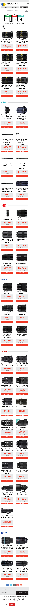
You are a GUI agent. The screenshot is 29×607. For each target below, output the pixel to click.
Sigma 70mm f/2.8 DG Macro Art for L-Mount (7, 471)
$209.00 (7, 45)
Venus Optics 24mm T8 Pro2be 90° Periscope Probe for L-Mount (22, 166)
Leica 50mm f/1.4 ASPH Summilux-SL (21, 240)
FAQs (2, 594)
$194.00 (7, 91)
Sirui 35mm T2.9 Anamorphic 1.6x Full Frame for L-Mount (7, 547)
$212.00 (22, 245)
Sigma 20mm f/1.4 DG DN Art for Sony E (7, 386)
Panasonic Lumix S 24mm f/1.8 (22, 292)
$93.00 (22, 453)
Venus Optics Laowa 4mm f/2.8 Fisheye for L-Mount (7, 116)
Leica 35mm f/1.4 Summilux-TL (22, 218)
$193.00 (7, 268)
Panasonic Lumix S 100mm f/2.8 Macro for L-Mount (7, 335)
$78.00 (7, 340)
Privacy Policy (5, 601)
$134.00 (7, 147)
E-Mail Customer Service (22, 592)
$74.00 (22, 296)
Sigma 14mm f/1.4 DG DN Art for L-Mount (7, 364)
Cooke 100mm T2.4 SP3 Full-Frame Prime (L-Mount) (22, 86)
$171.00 (7, 171)
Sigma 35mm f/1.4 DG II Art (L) (22, 428)
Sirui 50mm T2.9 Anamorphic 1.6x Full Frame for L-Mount (22, 547)
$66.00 (22, 551)
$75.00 (7, 296)
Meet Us (3, 591)
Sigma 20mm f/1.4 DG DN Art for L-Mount (22, 364)
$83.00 (22, 432)
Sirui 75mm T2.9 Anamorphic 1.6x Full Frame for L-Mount (7, 570)
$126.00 (7, 317)
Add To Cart (7, 50)
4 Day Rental (7, 47)
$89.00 (22, 476)
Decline (5, 604)
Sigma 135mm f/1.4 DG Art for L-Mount (21, 493)
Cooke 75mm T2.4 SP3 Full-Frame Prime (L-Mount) (7, 86)
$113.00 (7, 194)
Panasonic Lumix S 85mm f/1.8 (22, 313)
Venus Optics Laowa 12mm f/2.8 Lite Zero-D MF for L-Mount (22, 117)
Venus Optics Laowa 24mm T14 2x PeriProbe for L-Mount (7, 142)
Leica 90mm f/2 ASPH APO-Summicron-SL (22, 262)
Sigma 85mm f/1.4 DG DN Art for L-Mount (22, 470)
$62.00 (7, 574)
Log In (5, 7)
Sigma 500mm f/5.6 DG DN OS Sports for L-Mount (7, 517)
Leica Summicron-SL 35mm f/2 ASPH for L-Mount (7, 240)
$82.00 (22, 368)
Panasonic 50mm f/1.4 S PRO (7, 313)
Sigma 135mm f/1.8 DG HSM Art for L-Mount (7, 494)
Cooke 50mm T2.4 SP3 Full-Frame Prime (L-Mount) (22, 64)
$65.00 (22, 389)
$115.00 (22, 222)
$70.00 (7, 411)
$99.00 (7, 368)
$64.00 (7, 453)
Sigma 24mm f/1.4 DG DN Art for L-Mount (7, 407)
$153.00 (7, 522)
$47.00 (7, 122)
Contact (14, 7)
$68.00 (22, 122)
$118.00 (22, 499)
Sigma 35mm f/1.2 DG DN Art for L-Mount (22, 407)
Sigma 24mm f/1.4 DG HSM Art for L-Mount (22, 386)
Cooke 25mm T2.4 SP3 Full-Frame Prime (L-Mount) (22, 41)
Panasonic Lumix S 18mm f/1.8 (7, 292)
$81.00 (7, 222)
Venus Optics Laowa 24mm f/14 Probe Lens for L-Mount (7, 189)
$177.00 (22, 171)
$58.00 (22, 194)
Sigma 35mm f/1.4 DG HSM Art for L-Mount (7, 428)
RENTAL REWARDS (5, 1)
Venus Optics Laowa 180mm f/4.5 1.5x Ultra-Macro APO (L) (22, 189)
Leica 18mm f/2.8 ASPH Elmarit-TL (7, 218)
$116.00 (7, 245)
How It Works (4, 592)
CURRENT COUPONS (23, 1)
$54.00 (22, 340)
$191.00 (22, 45)
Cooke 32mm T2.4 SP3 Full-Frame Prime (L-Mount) (7, 64)
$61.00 (22, 317)
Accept (11, 604)
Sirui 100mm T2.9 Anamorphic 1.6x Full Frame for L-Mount (22, 570)
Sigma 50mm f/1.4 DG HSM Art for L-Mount (7, 449)
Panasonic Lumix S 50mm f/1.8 (22, 335)
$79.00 (7, 499)
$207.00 (22, 268)
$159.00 (22, 147)
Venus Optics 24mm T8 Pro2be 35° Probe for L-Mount (7, 165)
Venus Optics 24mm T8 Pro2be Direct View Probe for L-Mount (21, 142)
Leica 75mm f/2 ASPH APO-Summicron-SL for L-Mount (7, 263)
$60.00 (7, 432)
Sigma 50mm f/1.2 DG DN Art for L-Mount (22, 449)
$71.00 (7, 551)
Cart (23, 7)
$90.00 (22, 411)
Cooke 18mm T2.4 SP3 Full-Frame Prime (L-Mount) (7, 41)
